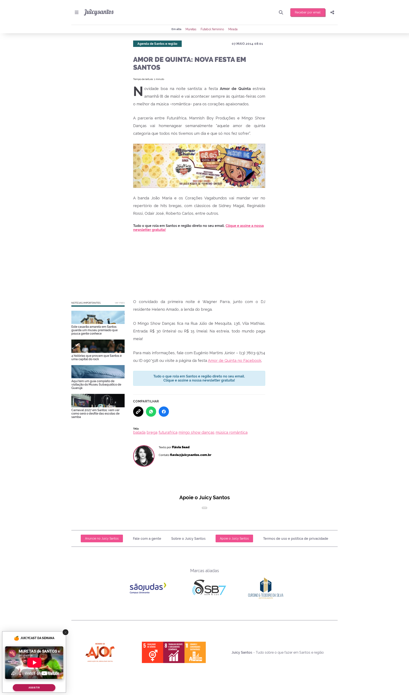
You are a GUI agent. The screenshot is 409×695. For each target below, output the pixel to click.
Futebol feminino (212, 29)
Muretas (191, 29)
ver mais (120, 302)
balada (139, 432)
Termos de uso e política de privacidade (295, 539)
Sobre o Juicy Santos (188, 539)
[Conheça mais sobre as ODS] (174, 652)
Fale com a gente (147, 539)
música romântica (232, 432)
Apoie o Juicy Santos (234, 538)
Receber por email (308, 12)
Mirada (233, 29)
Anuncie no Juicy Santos (102, 538)
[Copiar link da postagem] (138, 411)
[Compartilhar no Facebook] (164, 411)
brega (152, 432)
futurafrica (167, 432)
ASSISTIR (34, 687)
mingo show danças (197, 432)
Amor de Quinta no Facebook (234, 360)
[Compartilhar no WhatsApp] (151, 411)
